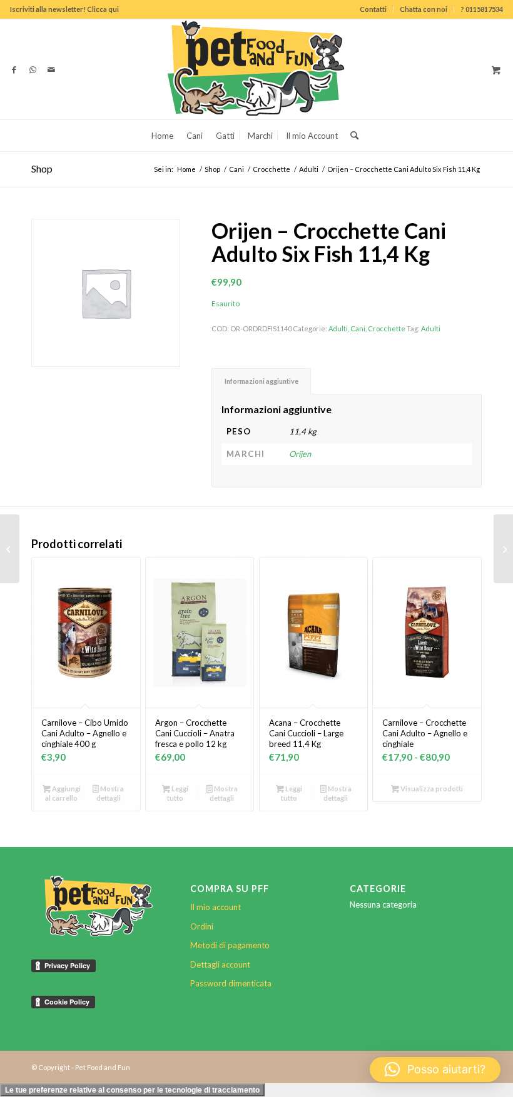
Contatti (373, 9)
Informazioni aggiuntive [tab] (261, 381)
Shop (42, 168)
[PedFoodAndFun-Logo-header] (256, 69)
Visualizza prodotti (431, 788)
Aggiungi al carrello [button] (62, 793)
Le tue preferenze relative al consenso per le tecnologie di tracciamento (132, 1090)
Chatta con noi (423, 9)
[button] (435, 1069)
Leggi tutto (177, 793)
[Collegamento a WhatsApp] (32, 69)
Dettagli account (220, 964)
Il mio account (215, 907)
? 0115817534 (481, 9)
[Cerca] (351, 135)
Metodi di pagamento (230, 945)
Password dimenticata (231, 983)
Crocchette (386, 328)
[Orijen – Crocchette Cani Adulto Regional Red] (9, 548)
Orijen (300, 454)
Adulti (338, 328)
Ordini (201, 926)
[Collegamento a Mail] (51, 69)
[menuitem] (373, 9)
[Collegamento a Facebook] (13, 69)
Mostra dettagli (110, 793)
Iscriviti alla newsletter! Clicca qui (64, 9)
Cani (357, 328)
